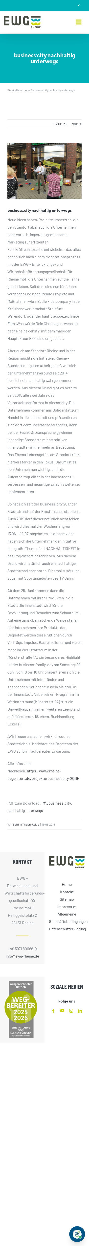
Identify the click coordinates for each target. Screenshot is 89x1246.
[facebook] (53, 1011)
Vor (75, 123)
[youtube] (62, 1011)
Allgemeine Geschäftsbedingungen (67, 918)
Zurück (61, 123)
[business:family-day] (44, 171)
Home (26, 90)
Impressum (66, 906)
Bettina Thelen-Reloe (26, 824)
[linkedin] (80, 1011)
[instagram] (71, 1011)
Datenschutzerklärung (67, 928)
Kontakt (67, 891)
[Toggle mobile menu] (79, 22)
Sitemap (67, 899)
